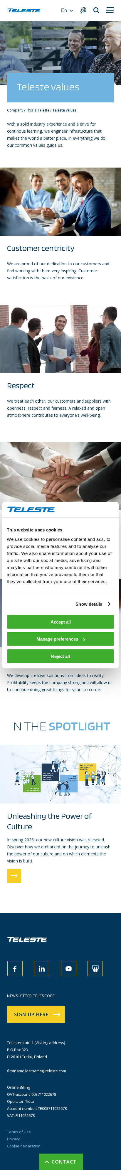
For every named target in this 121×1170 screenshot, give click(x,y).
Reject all (60, 656)
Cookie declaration (24, 1146)
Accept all (61, 621)
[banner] (23, 10)
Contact (64, 1162)
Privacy (13, 1139)
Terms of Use (19, 1131)
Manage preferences (57, 639)
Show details (88, 604)
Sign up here (31, 1014)
